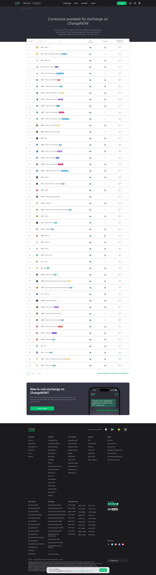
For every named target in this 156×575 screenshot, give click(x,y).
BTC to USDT (71, 508)
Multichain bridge (73, 463)
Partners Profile (72, 443)
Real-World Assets (53, 469)
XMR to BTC (71, 521)
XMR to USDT (82, 531)
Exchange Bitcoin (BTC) (54, 505)
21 (40, 373)
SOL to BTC (71, 531)
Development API (73, 440)
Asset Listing (71, 460)
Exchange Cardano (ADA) (55, 524)
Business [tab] (36, 3)
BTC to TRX (92, 522)
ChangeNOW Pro (53, 440)
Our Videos (31, 450)
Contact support (42, 408)
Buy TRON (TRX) (32, 534)
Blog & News (31, 443)
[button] (31, 41)
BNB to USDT (82, 535)
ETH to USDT (92, 518)
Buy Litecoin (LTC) (33, 527)
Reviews (30, 456)
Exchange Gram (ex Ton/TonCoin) (53, 535)
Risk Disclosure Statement (114, 450)
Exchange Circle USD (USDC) (56, 518)
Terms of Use (76, 571)
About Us (30, 440)
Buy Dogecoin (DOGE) (34, 524)
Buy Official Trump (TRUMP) (36, 544)
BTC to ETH (71, 527)
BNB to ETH (71, 524)
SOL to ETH (92, 505)
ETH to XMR (71, 515)
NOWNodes (71, 473)
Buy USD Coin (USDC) (34, 518)
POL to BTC (92, 531)
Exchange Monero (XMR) (55, 521)
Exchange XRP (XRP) (54, 539)
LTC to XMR (81, 509)
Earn (76, 3)
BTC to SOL (92, 535)
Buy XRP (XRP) (32, 521)
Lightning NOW (52, 489)
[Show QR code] (125, 429)
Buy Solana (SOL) (33, 540)
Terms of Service (112, 443)
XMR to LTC (81, 518)
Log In (121, 3)
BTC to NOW (92, 525)
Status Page (91, 456)
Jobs (29, 453)
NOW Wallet (51, 450)
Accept (103, 570)
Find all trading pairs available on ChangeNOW (112, 373)
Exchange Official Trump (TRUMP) (54, 546)
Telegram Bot (51, 485)
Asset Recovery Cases (113, 460)
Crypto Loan (51, 482)
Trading (50, 495)
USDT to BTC (71, 534)
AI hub (50, 463)
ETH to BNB (81, 512)
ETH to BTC (71, 518)
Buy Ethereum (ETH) (34, 508)
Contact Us (91, 450)
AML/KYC (110, 440)
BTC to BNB (81, 528)
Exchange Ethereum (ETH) (55, 508)
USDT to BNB (92, 512)
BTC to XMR (71, 505)
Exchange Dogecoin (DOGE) (55, 527)
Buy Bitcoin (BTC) (33, 505)
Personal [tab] (26, 3)
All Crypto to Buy (33, 547)
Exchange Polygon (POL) (55, 531)
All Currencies (52, 551)
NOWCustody (72, 469)
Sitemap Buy (31, 553)
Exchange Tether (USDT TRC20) (57, 515)
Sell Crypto (31, 550)
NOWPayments (72, 466)
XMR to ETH (81, 522)
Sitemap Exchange (53, 554)
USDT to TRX (81, 505)
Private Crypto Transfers (55, 466)
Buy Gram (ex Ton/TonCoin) (36, 537)
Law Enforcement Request (114, 456)
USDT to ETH (92, 509)
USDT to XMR (72, 511)
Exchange (67, 3)
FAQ (89, 440)
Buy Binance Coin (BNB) (35, 515)
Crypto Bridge (52, 479)
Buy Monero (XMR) (33, 531)
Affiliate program (73, 450)
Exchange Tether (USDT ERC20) (57, 511)
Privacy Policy (111, 447)
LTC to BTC (81, 525)
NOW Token (51, 456)
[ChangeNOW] (17, 3)
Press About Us (32, 447)
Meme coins (51, 473)
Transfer (84, 3)
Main (21, 8)
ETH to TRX (92, 528)
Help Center (91, 453)
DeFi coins (51, 476)
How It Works (92, 443)
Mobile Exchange (53, 447)
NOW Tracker (51, 453)
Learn (93, 3)
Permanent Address (53, 443)
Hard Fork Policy (112, 453)
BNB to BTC (81, 515)
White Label (71, 456)
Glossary (90, 447)
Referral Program (73, 447)
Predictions (51, 460)
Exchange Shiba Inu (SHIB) (55, 542)
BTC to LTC (92, 515)
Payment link (51, 492)
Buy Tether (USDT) (33, 511)
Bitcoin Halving (92, 460)
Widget (70, 453)
